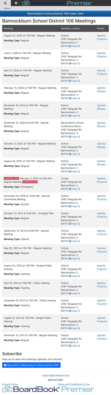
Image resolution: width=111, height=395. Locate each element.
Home (7, 8)
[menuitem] (5, 3)
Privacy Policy (10, 384)
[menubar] (46, 3)
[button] (16, 3)
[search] (5, 3)
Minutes (101, 91)
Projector (102, 39)
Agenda (101, 35)
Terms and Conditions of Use (74, 384)
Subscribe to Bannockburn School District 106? (32, 365)
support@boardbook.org (55, 375)
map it (75, 45)
